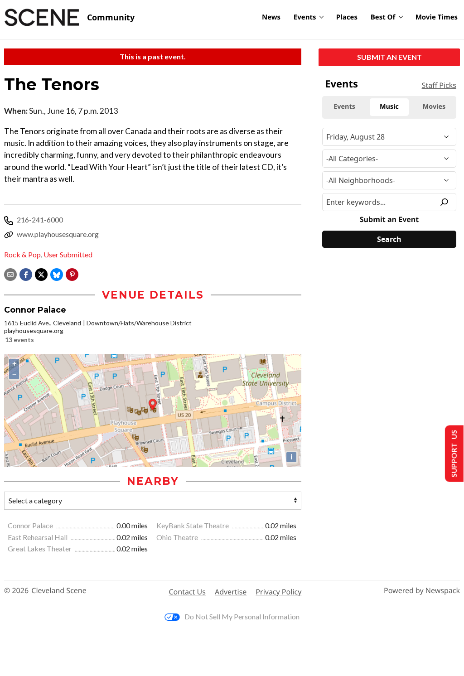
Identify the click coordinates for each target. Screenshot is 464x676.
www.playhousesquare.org (58, 234)
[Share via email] (10, 273)
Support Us (453, 454)
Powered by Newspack (422, 590)
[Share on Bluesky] (56, 273)
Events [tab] (344, 106)
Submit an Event (389, 57)
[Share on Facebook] (25, 273)
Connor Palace (31, 525)
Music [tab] (389, 106)
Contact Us (187, 592)
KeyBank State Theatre (193, 525)
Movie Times (437, 17)
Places (347, 17)
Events (305, 17)
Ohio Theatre (177, 537)
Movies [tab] (434, 106)
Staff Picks (439, 85)
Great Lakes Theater (40, 548)
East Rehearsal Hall (38, 537)
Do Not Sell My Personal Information (242, 616)
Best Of (383, 17)
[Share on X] (41, 273)
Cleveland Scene (59, 590)
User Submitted (68, 254)
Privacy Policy (278, 592)
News (271, 17)
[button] (72, 273)
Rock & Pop (22, 254)
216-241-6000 (40, 219)
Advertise (230, 592)
